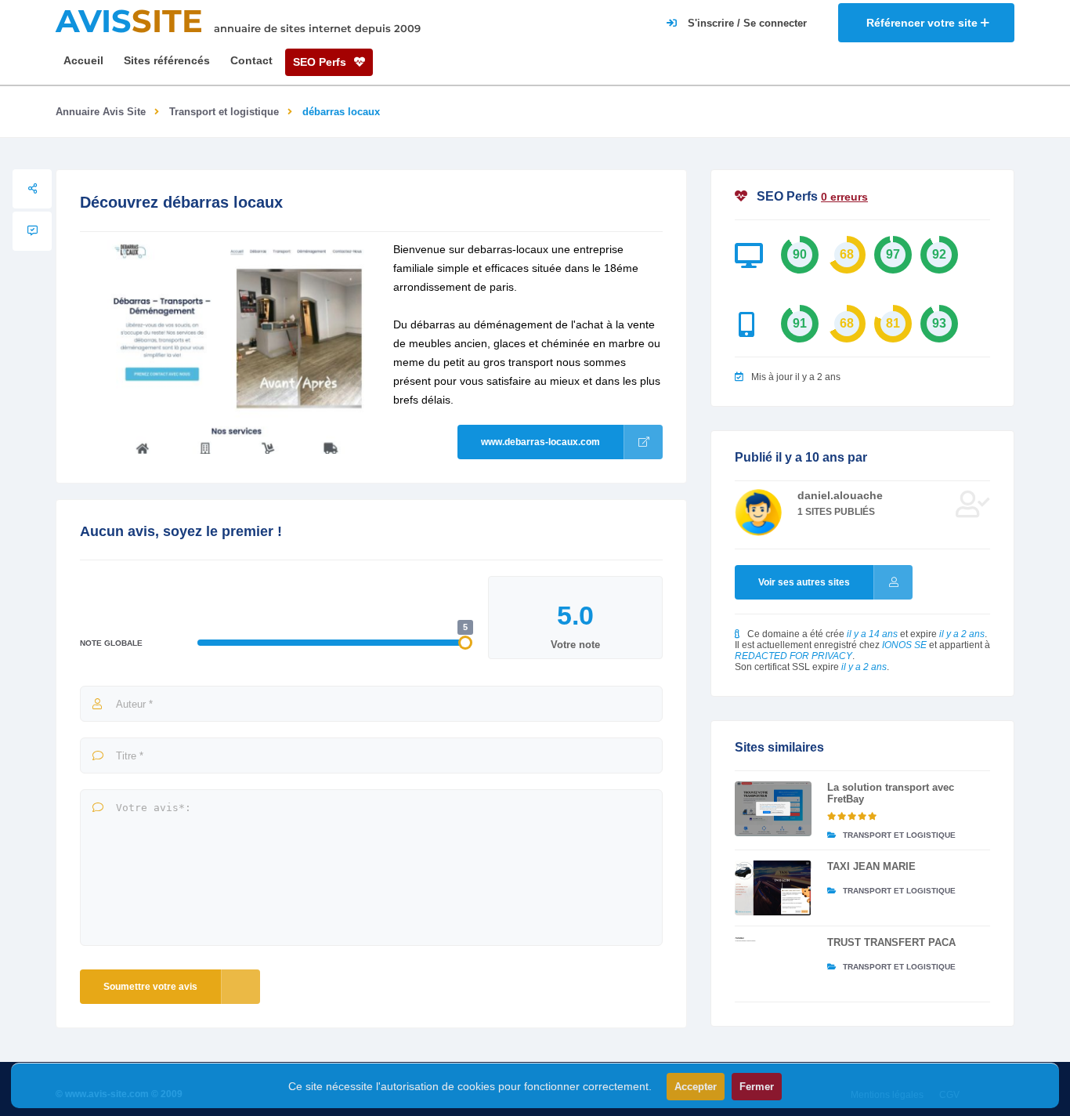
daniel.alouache (840, 495)
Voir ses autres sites (804, 582)
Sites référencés (167, 60)
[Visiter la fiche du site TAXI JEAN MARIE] (773, 888)
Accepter (695, 1086)
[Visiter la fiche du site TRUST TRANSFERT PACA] (773, 964)
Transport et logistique (224, 112)
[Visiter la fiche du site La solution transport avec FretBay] (773, 808)
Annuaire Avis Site (101, 112)
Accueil (83, 60)
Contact (251, 60)
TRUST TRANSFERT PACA (891, 942)
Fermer (756, 1086)
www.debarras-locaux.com (540, 442)
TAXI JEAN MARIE (871, 866)
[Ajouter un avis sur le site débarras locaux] (32, 231)
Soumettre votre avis (150, 986)
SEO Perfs (321, 62)
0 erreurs (844, 196)
